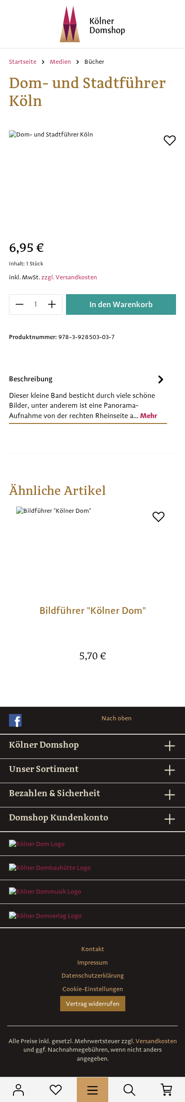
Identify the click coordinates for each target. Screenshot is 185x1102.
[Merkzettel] (55, 1090)
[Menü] (92, 1089)
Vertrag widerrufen (92, 1003)
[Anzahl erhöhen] (52, 304)
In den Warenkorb (121, 304)
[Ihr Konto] (18, 1090)
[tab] (88, 396)
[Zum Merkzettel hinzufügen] (169, 140)
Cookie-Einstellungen (92, 988)
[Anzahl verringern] (19, 304)
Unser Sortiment (44, 768)
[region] (92, 180)
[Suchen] (129, 1090)
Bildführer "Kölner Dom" (93, 610)
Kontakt (92, 948)
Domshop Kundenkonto (58, 817)
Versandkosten (156, 1041)
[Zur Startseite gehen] (92, 24)
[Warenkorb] (166, 1090)
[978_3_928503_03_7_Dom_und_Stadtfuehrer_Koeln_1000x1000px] (92, 180)
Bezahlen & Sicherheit (54, 793)
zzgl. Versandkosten (69, 277)
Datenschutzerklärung (93, 975)
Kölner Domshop (44, 744)
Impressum (92, 962)
